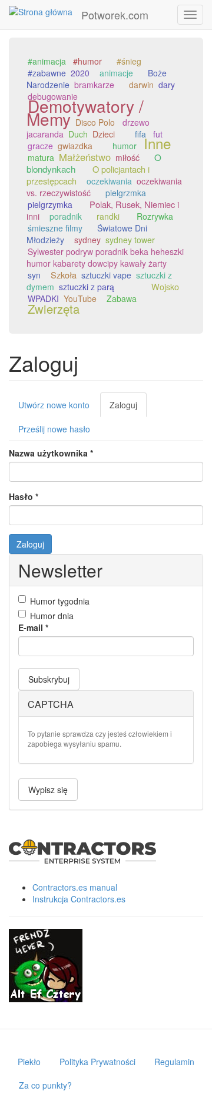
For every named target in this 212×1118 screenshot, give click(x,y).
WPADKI (43, 298)
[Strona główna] (40, 11)
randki (108, 216)
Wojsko (165, 286)
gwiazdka (75, 146)
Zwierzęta (54, 308)
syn (34, 275)
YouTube (80, 298)
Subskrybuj (48, 679)
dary (166, 84)
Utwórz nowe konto (54, 405)
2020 (80, 73)
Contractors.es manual (74, 887)
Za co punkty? (45, 1085)
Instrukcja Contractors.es (78, 899)
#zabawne (47, 73)
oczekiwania (109, 181)
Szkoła (64, 274)
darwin (141, 84)
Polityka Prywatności (97, 1061)
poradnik (65, 216)
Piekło (29, 1061)
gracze (40, 146)
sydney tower (130, 240)
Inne (157, 143)
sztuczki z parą (86, 287)
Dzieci (103, 134)
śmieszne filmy (55, 228)
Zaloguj (128, 408)
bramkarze (94, 84)
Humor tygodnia (60, 601)
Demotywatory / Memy (85, 112)
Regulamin (174, 1061)
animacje (116, 73)
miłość (127, 157)
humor (124, 146)
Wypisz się (48, 789)
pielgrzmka (125, 193)
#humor (87, 61)
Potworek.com (114, 14)
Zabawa (122, 298)
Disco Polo (95, 122)
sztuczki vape (106, 275)
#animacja (47, 61)
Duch (78, 134)
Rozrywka (155, 216)
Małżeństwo (85, 157)
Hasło (23, 496)
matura (41, 157)
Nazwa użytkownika (51, 453)
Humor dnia (52, 616)
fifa (140, 134)
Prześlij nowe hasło (54, 429)
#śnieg (129, 61)
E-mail (33, 627)
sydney (87, 240)
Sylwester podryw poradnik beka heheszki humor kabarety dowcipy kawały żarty (105, 257)
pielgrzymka (50, 204)
